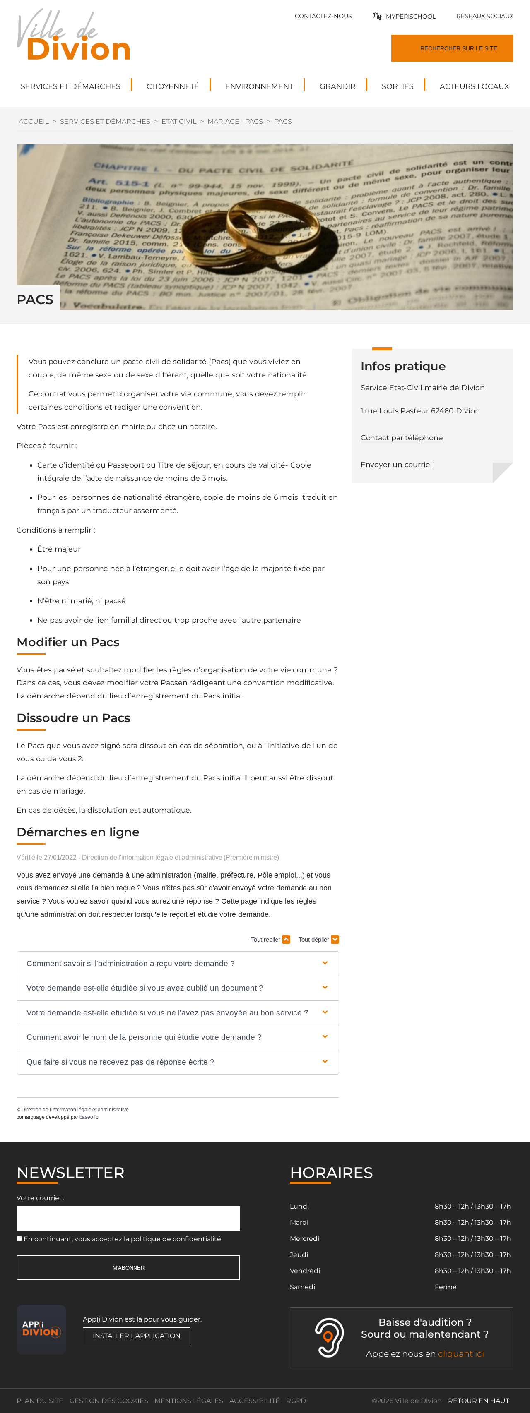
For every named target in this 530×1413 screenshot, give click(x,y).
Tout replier (266, 939)
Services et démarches (105, 121)
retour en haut (478, 1401)
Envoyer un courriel (396, 464)
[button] (177, 964)
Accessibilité (254, 1401)
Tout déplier (315, 939)
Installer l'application (137, 1336)
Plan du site (40, 1401)
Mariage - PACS (235, 121)
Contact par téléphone (402, 437)
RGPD (296, 1401)
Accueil (34, 121)
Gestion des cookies (109, 1401)
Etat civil (178, 121)
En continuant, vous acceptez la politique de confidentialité (122, 1239)
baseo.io (89, 1117)
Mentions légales (188, 1401)
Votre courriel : (40, 1198)
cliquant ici (461, 1353)
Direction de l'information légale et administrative (75, 1110)
